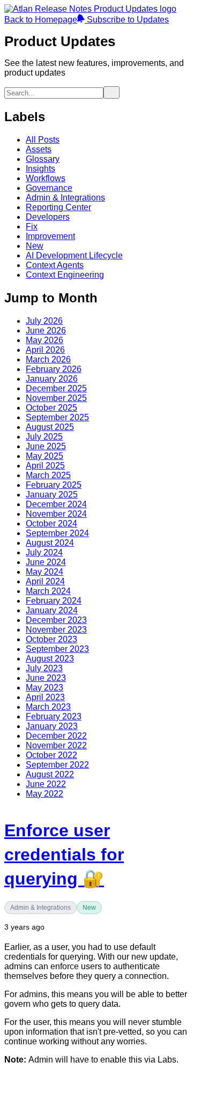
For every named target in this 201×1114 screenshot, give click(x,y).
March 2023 (48, 706)
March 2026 (48, 359)
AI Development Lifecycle (74, 255)
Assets (38, 149)
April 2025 (45, 465)
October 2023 (51, 639)
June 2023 (46, 677)
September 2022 (57, 764)
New (34, 245)
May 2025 (44, 456)
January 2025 (52, 494)
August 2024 (50, 542)
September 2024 (57, 533)
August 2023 (50, 658)
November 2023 (56, 629)
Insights (40, 168)
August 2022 (50, 774)
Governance (49, 187)
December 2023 (56, 620)
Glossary (42, 159)
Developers (48, 216)
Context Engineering (65, 274)
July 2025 (44, 436)
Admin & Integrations (65, 197)
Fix (32, 226)
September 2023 (57, 648)
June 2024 (46, 562)
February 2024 (53, 600)
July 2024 (44, 552)
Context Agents (55, 265)
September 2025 (57, 417)
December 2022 (56, 735)
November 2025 (56, 398)
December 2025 (56, 388)
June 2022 (46, 784)
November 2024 (56, 513)
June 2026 (46, 330)
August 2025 (50, 427)
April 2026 (45, 349)
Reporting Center (58, 207)
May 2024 (44, 571)
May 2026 (44, 340)
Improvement (50, 236)
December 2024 (56, 504)
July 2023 (44, 668)
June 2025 (46, 446)
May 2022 (44, 793)
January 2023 (52, 726)
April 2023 (45, 697)
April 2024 (45, 581)
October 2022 (51, 755)
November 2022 (56, 745)
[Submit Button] (111, 92)
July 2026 (44, 320)
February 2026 (53, 369)
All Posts (42, 139)
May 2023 (44, 687)
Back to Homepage (40, 19)
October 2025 (51, 407)
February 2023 (53, 716)
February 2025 (53, 484)
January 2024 (52, 610)
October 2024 (51, 523)
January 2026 (52, 378)
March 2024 (48, 591)
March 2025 (48, 475)
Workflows (45, 178)
